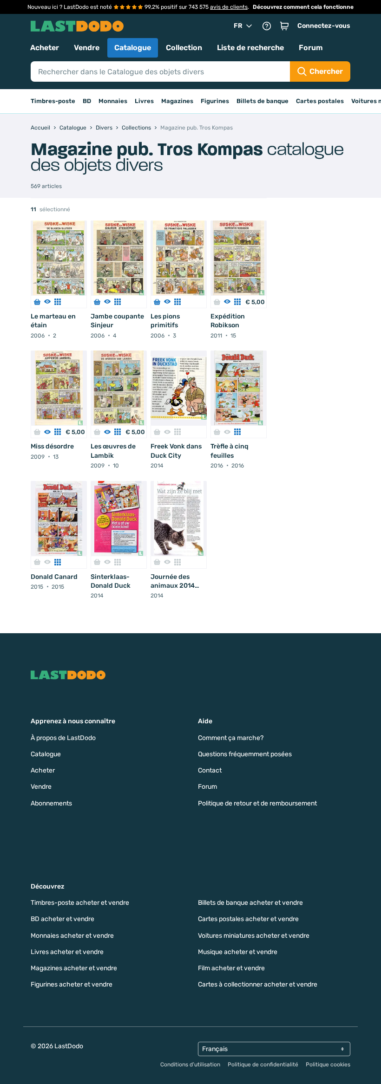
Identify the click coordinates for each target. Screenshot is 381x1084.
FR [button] (238, 26)
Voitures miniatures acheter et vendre (253, 936)
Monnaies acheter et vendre (72, 936)
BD (87, 100)
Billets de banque (262, 100)
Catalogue (132, 47)
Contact (210, 770)
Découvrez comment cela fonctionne (303, 7)
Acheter (44, 47)
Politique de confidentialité (263, 1064)
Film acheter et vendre (231, 968)
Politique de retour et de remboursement (257, 803)
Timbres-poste (53, 100)
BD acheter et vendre (62, 919)
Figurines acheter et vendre (71, 984)
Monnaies (113, 100)
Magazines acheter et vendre (74, 968)
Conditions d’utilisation (190, 1064)
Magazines (177, 100)
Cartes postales (320, 100)
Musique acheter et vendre (237, 952)
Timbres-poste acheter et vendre (80, 903)
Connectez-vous (323, 26)
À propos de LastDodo (63, 738)
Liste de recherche (250, 47)
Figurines (215, 100)
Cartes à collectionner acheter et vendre (257, 984)
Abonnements (51, 803)
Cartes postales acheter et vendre (248, 919)
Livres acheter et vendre (67, 952)
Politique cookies (328, 1064)
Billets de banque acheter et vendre (250, 903)
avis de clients (229, 7)
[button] (284, 26)
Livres (144, 100)
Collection (184, 47)
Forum (311, 47)
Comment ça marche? (230, 738)
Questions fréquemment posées (245, 754)
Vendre (86, 47)
